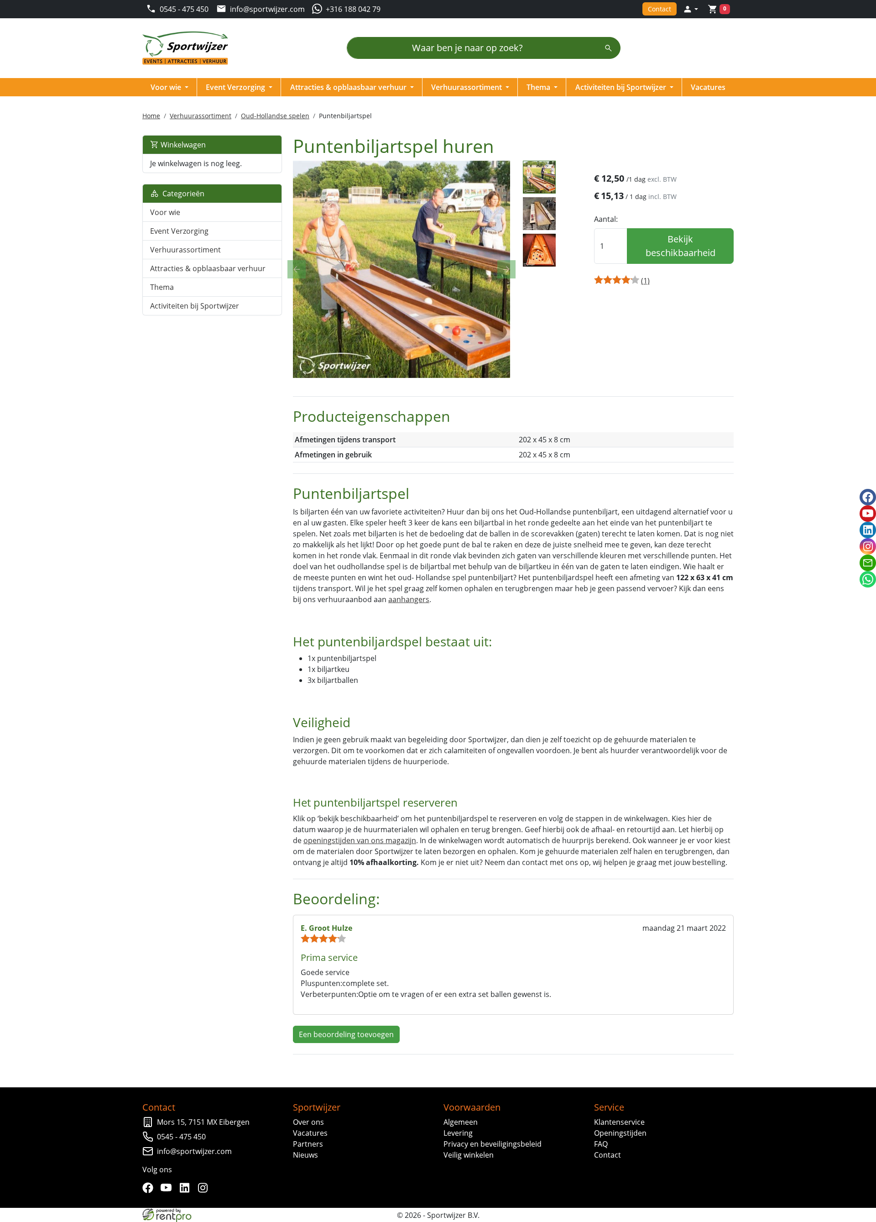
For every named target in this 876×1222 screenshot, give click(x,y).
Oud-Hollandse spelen (275, 115)
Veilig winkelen (468, 1155)
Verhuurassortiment (467, 87)
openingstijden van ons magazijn (359, 840)
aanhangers (408, 599)
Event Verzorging (236, 87)
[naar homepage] (188, 48)
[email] (868, 563)
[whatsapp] (868, 579)
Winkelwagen (182, 145)
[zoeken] (608, 48)
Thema (539, 87)
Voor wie (167, 87)
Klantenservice (619, 1122)
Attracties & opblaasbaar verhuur (349, 87)
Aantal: (606, 219)
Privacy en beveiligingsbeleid (492, 1144)
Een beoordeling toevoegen (346, 1034)
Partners (308, 1144)
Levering (458, 1133)
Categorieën (181, 194)
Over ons (308, 1122)
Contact (659, 9)
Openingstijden (620, 1133)
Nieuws (305, 1155)
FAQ (601, 1144)
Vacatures (708, 87)
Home (151, 115)
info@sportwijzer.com (194, 1151)
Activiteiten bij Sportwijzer (621, 87)
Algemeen (460, 1122)
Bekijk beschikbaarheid (680, 246)
